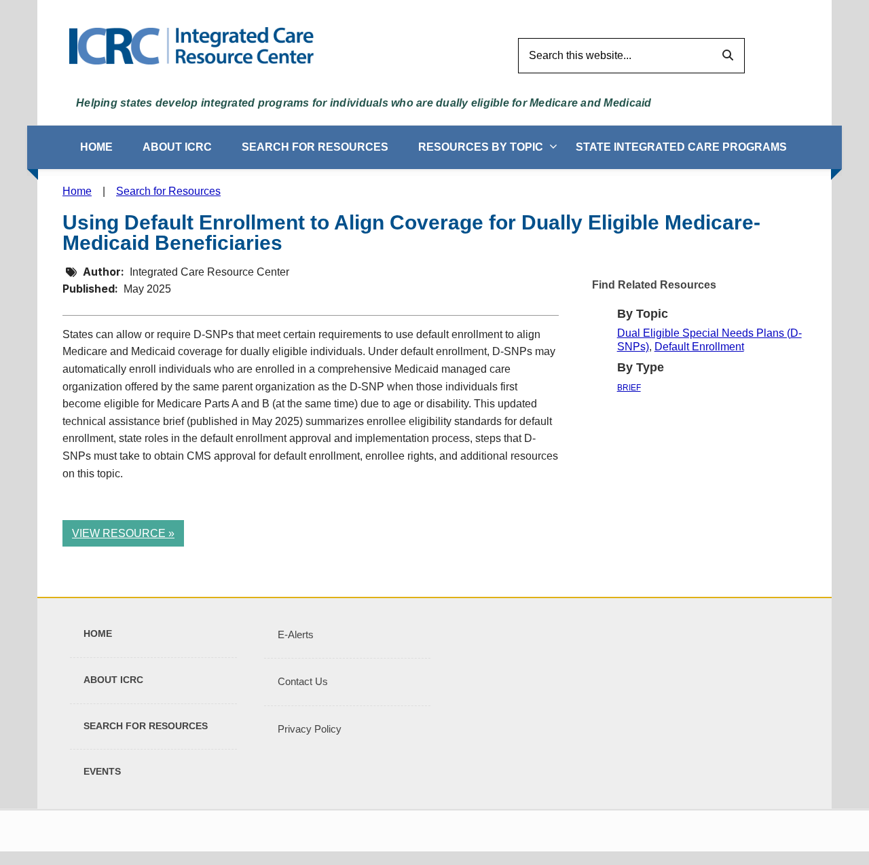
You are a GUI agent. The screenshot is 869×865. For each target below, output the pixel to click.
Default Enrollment (699, 346)
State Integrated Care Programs (681, 147)
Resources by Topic (480, 147)
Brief (629, 387)
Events (102, 771)
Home (96, 147)
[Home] (191, 45)
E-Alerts (296, 634)
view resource (119, 533)
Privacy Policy (309, 729)
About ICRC (177, 147)
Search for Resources (315, 147)
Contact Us (303, 681)
